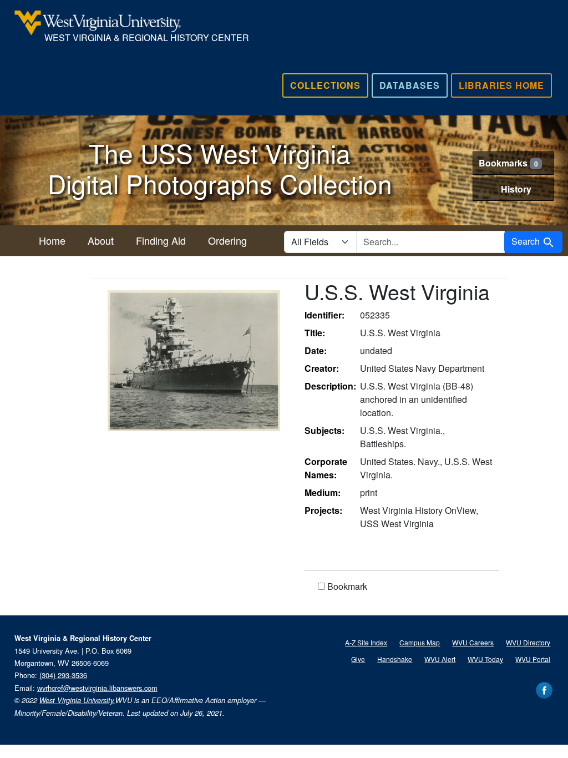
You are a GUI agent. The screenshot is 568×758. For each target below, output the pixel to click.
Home (52, 240)
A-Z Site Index (366, 642)
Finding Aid (161, 240)
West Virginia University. (77, 700)
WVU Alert (439, 659)
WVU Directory (528, 642)
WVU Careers (473, 642)
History (516, 189)
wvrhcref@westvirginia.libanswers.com (97, 688)
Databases (409, 85)
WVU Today (485, 659)
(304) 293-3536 (63, 675)
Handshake (394, 659)
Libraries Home (501, 85)
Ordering (227, 240)
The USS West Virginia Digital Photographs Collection (220, 167)
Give (358, 659)
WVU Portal (532, 659)
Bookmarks (508, 162)
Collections (325, 85)
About (101, 240)
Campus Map (419, 642)
